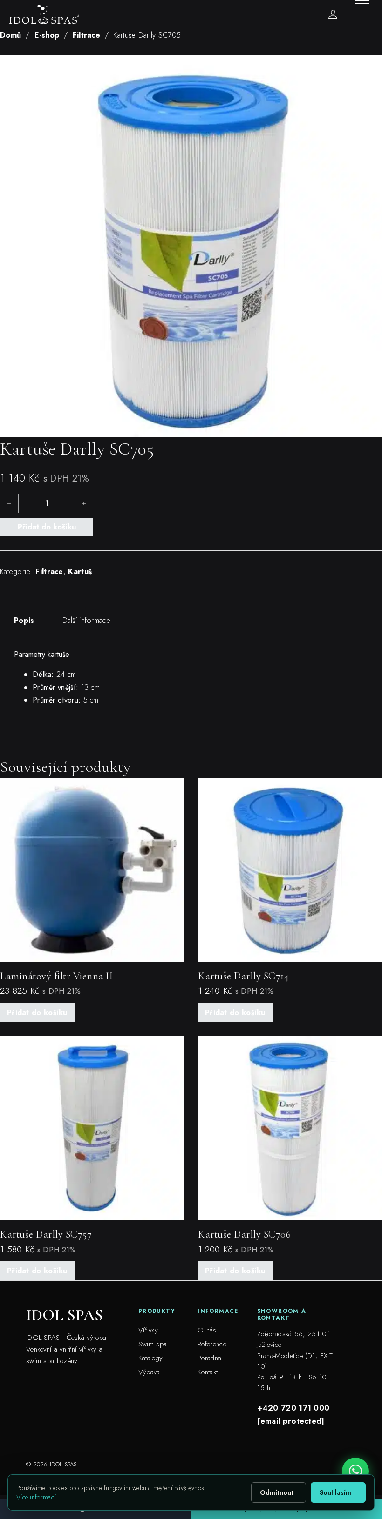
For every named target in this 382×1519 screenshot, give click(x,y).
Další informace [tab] (86, 620)
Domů (10, 35)
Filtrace (86, 35)
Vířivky (148, 1330)
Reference (212, 1344)
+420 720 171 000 (293, 1407)
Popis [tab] (24, 620)
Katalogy (150, 1358)
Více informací (35, 1497)
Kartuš (80, 571)
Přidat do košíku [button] (37, 1012)
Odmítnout (276, 1492)
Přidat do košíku (47, 527)
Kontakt (208, 1372)
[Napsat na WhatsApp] (355, 1471)
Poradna (209, 1358)
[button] (369, 68)
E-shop (47, 35)
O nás (207, 1330)
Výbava (149, 1372)
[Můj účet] (333, 14)
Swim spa (152, 1344)
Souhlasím (335, 1492)
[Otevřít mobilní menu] (362, 3)
